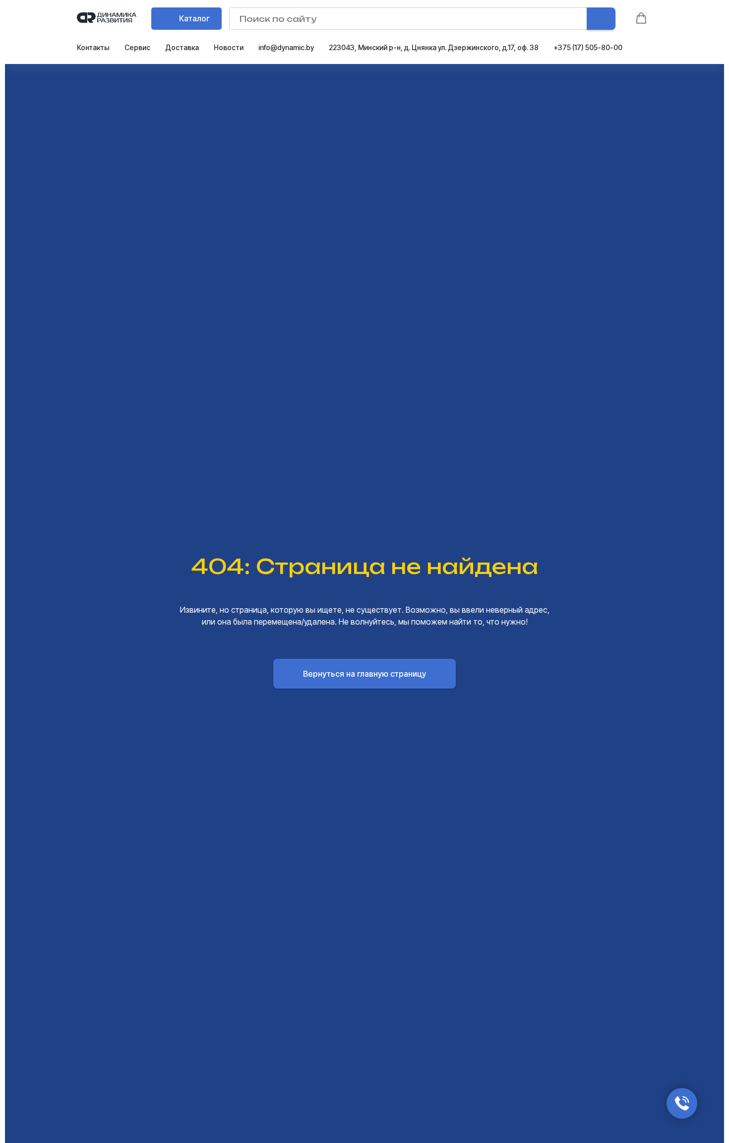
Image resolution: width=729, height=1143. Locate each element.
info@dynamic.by (286, 47)
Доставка (182, 47)
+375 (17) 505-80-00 (587, 47)
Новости (228, 47)
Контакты (93, 47)
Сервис (137, 47)
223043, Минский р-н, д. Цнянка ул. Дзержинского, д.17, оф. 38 (434, 47)
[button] (641, 18)
